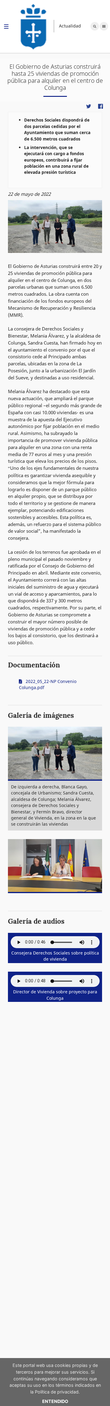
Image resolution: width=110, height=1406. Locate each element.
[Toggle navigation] (6, 27)
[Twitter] (88, 106)
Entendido (55, 1401)
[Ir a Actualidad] (33, 26)
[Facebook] (100, 106)
